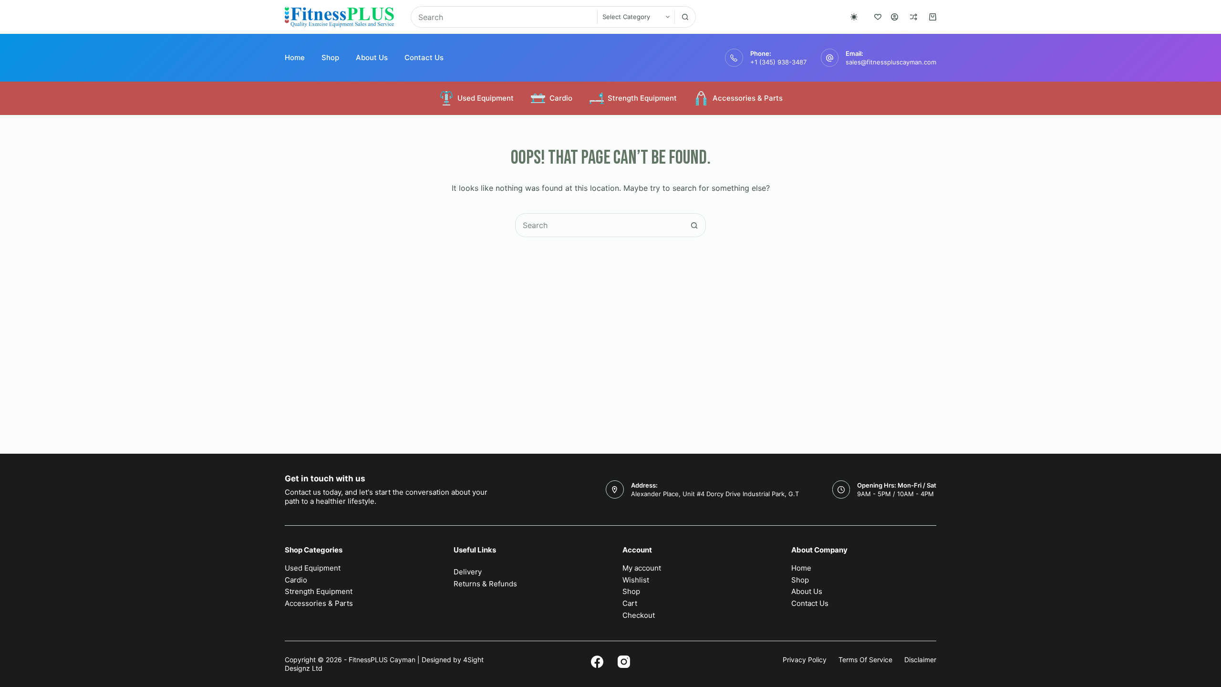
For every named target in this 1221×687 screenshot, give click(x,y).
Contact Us (424, 57)
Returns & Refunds (485, 583)
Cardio (560, 98)
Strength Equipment (642, 98)
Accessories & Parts (748, 98)
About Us (372, 57)
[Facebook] (597, 662)
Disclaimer (920, 660)
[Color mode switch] (854, 17)
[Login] (894, 17)
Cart (629, 603)
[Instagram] (624, 662)
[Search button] (685, 17)
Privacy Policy (805, 660)
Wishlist (635, 579)
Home (295, 57)
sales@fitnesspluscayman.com (891, 62)
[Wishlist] (877, 17)
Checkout (638, 615)
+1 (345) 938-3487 (778, 62)
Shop (330, 57)
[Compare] (913, 17)
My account (641, 567)
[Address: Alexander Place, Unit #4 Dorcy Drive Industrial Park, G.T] (615, 489)
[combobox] (504, 17)
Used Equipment (485, 98)
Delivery (468, 571)
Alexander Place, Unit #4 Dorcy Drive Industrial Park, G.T (715, 494)
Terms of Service (865, 660)
